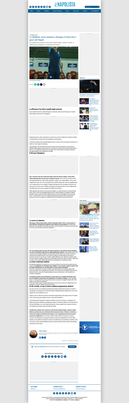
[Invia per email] (44, 84)
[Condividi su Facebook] (38, 84)
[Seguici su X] (33, 7)
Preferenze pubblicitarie (59, 389)
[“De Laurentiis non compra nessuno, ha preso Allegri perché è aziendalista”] (84, 233)
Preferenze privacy (80, 389)
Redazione (33, 389)
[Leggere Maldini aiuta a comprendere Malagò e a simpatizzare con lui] (84, 241)
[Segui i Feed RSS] (50, 7)
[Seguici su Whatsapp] (39, 7)
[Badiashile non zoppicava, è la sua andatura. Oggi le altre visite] (84, 110)
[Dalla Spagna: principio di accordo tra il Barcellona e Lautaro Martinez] (89, 86)
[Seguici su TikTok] (44, 7)
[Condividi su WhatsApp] (35, 84)
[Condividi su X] (41, 84)
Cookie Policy (58, 387)
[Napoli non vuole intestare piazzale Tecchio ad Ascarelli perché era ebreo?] (84, 249)
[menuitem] (31, 11)
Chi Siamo (34, 387)
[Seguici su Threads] (41, 7)
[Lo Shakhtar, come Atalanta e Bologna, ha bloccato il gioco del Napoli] (53, 63)
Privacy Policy (81, 387)
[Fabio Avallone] (33, 334)
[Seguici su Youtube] (47, 7)
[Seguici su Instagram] (36, 7)
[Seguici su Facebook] (30, 7)
